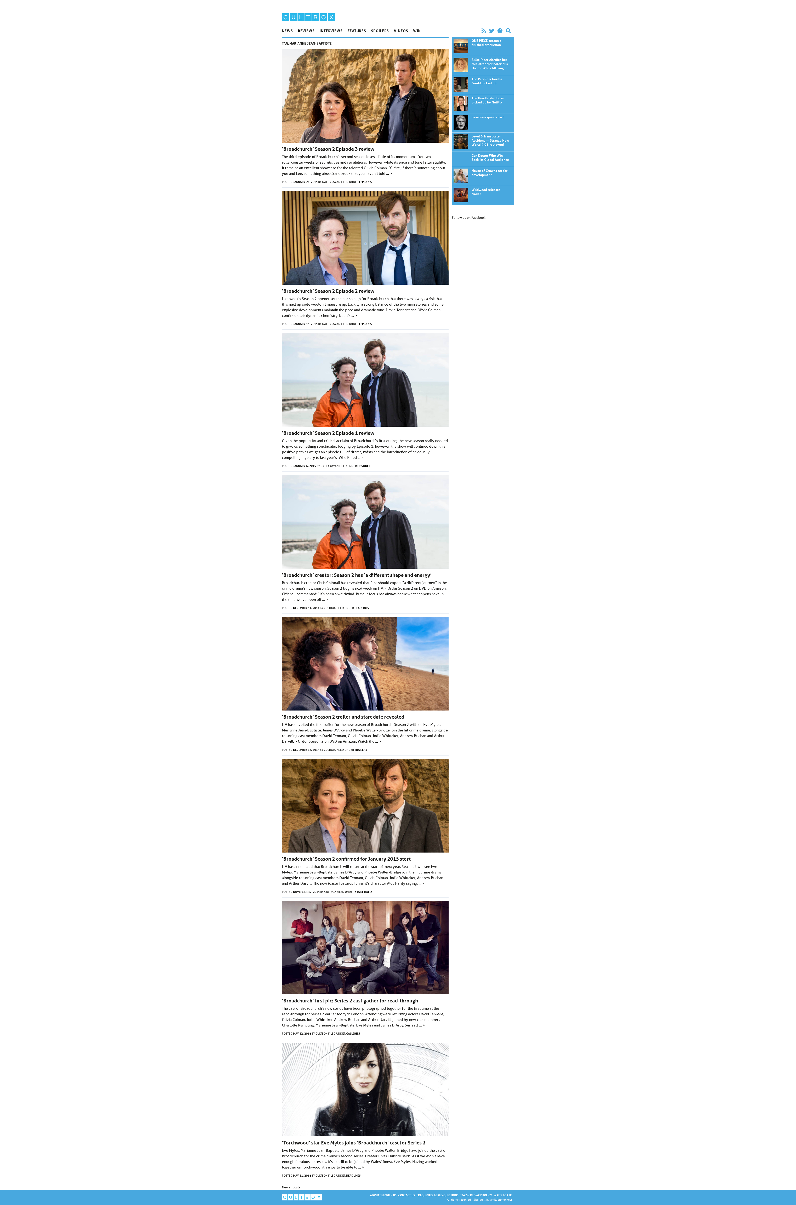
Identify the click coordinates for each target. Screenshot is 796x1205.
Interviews (331, 30)
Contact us (406, 1195)
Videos (401, 30)
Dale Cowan (331, 182)
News (287, 30)
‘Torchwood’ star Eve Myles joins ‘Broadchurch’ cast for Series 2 (354, 1143)
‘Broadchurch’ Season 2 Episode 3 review (328, 149)
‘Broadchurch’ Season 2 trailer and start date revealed (343, 717)
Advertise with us (383, 1195)
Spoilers (380, 30)
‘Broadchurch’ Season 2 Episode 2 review (328, 291)
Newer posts (291, 1187)
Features (357, 30)
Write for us (503, 1195)
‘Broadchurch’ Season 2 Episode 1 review (328, 433)
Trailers (360, 750)
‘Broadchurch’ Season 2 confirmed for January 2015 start (346, 859)
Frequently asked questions (438, 1195)
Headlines (361, 608)
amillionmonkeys (501, 1199)
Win (417, 30)
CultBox (330, 608)
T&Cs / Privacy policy (476, 1195)
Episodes (365, 182)
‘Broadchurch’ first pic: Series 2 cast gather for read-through (350, 1001)
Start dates (364, 892)
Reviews (306, 30)
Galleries (353, 1033)
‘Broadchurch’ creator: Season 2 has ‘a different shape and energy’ (357, 575)
